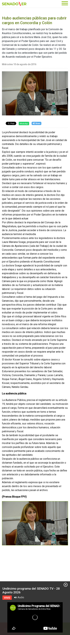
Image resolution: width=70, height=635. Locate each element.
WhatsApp (24, 123)
